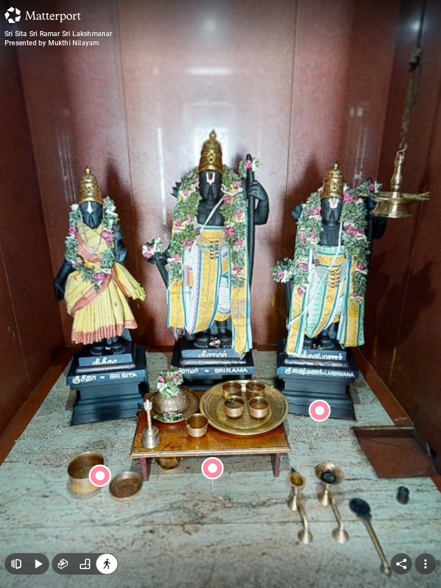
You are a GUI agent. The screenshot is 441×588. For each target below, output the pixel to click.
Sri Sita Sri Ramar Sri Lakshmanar (59, 34)
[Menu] (425, 564)
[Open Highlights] (16, 564)
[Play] (38, 564)
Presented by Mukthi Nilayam (52, 43)
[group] (85, 564)
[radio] (63, 564)
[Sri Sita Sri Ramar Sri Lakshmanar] (220, 294)
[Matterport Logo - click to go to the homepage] (42, 15)
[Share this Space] (401, 564)
